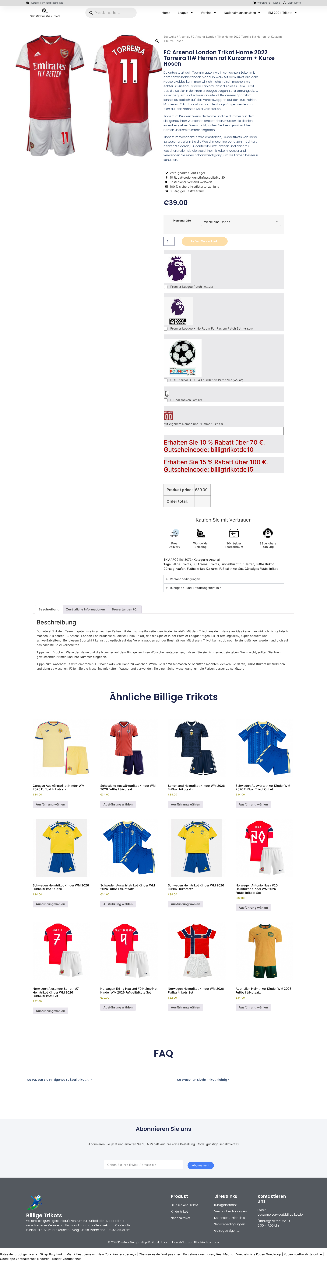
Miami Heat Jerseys (80, 1254)
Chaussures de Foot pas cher (159, 1254)
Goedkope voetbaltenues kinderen (24, 1259)
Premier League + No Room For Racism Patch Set (211, 328)
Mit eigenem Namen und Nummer (193, 424)
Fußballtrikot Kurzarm (202, 569)
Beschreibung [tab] (49, 609)
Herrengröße (182, 220)
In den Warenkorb (204, 241)
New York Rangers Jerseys (116, 1254)
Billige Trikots (181, 564)
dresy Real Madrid (220, 1254)
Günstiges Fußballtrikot (261, 569)
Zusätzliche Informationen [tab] (85, 609)
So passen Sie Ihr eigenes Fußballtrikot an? (59, 1080)
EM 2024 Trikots (280, 13)
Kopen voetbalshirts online (303, 1254)
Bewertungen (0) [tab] (125, 609)
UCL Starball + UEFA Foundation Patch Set (206, 380)
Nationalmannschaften (240, 13)
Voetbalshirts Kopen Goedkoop (258, 1254)
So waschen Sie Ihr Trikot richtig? (203, 1080)
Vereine (206, 13)
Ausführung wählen (50, 804)
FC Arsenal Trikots (206, 564)
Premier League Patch (191, 286)
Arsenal (183, 36)
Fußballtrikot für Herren (237, 564)
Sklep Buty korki (52, 1254)
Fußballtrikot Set (231, 569)
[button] (157, 41)
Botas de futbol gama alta (18, 1254)
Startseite (170, 36)
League (183, 13)
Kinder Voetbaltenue (66, 1259)
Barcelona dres (194, 1254)
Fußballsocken (186, 400)
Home (166, 13)
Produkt (179, 1196)
